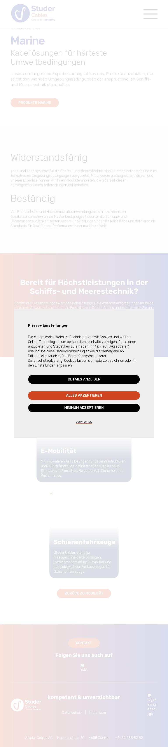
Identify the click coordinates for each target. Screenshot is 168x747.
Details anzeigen (84, 379)
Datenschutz (84, 421)
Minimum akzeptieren (84, 408)
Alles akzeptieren (84, 395)
